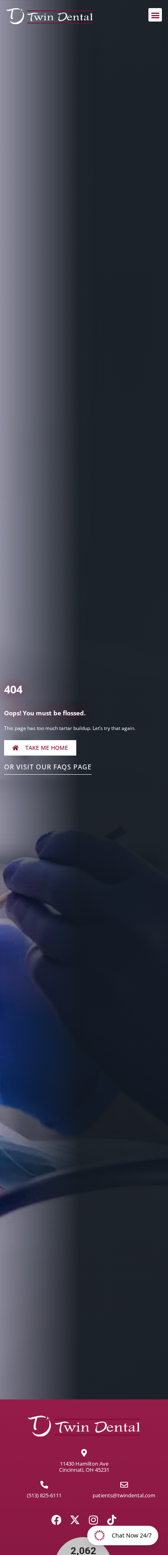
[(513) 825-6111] (44, 1484)
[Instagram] (93, 1520)
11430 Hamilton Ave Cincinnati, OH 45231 (84, 1466)
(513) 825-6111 (44, 1495)
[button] (155, 15)
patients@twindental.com (124, 1495)
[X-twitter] (75, 1520)
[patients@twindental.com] (124, 1484)
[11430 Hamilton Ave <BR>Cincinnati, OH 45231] (84, 1453)
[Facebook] (56, 1520)
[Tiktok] (111, 1520)
